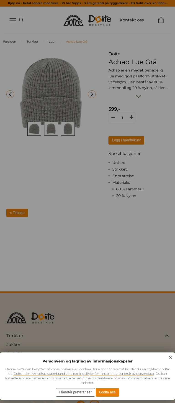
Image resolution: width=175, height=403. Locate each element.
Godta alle (107, 392)
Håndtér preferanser (75, 392)
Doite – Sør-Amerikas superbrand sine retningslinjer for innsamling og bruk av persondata (83, 374)
